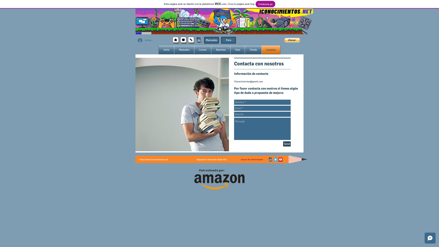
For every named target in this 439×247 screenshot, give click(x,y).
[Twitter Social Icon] (276, 159)
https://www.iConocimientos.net (153, 159)
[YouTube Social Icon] (280, 159)
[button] (292, 40)
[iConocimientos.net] (199, 40)
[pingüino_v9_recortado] (271, 159)
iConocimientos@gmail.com (248, 81)
